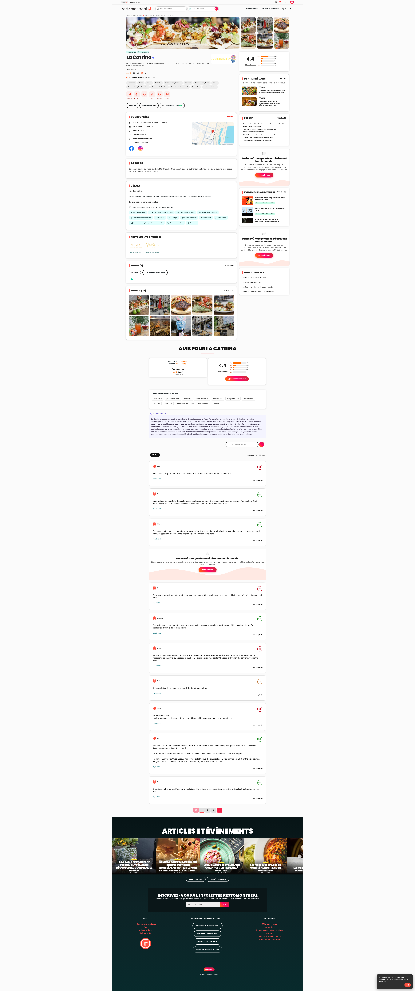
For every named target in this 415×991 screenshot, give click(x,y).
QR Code (230, 265)
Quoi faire (287, 9)
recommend (202, 399)
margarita (233, 399)
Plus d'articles (195, 879)
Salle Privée (222, 218)
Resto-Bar (196, 87)
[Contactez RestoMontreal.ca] (286, 2)
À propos (269, 933)
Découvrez (135, 2)
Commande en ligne (187, 212)
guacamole (172, 399)
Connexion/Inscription (146, 924)
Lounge (174, 218)
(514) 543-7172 (138, 131)
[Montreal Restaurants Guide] (145, 943)
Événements (145, 933)
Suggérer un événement (207, 941)
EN (292, 2)
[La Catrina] (182, 33)
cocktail (218, 399)
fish (216, 403)
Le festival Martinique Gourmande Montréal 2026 (270, 198)
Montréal (149, 127)
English (210, 969)
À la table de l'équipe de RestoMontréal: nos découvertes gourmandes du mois (134, 866)
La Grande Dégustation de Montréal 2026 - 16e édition (267, 220)
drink (187, 399)
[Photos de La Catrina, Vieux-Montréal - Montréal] (223, 64)
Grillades (158, 83)
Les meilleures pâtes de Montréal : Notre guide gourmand (265, 868)
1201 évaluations (250, 65)
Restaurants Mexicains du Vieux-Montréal (258, 292)
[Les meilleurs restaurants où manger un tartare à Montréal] (222, 855)
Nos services (269, 927)
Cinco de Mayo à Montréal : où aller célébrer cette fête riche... (272, 91)
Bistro (141, 83)
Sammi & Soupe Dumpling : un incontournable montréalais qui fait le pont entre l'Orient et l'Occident (178, 866)
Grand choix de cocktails (179, 87)
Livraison (161, 218)
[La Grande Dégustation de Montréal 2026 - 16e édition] (247, 222)
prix (157, 403)
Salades (188, 83)
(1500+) (178, 372)
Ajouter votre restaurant (207, 926)
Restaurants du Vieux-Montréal (154, 15)
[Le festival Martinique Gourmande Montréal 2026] (247, 200)
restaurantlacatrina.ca (142, 139)
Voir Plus (230, 290)
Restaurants (252, 9)
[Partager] (138, 73)
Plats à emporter (190, 218)
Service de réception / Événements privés (148, 223)
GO (224, 904)
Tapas (149, 83)
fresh (168, 403)
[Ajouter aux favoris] (142, 73)
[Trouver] (261, 444)
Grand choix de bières (159, 87)
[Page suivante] (219, 810)
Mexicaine (131, 83)
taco (158, 399)
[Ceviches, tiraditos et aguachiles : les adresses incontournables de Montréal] (249, 101)
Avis (145, 927)
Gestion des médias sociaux (270, 930)
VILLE (124, 2)
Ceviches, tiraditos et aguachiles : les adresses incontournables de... (269, 103)
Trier (154, 455)
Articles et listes (145, 930)
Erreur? (230, 117)
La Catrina (139, 57)
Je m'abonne (264, 175)
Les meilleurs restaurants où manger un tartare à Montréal (222, 868)
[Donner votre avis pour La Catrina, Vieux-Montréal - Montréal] (145, 73)
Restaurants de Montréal (134, 15)
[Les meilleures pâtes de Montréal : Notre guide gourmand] (265, 855)
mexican (248, 399)
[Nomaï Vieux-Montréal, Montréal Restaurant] (136, 245)
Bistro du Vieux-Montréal (252, 282)
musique (203, 403)
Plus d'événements (218, 879)
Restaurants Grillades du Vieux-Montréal (258, 287)
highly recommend (185, 403)
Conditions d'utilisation (269, 939)
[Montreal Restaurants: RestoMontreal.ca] (134, 8)
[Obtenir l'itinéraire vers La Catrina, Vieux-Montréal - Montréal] (213, 133)
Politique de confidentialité (269, 936)
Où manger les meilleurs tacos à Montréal (257, 140)
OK (407, 985)
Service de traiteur (210, 87)
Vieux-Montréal (138, 127)
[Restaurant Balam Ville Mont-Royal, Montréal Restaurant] (152, 245)
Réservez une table (140, 142)
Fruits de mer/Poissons (173, 83)
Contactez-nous (139, 135)
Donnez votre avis (238, 379)
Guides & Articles (270, 9)
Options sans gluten (202, 83)
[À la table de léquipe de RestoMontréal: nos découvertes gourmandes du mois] (134, 855)
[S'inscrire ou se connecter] (277, 2)
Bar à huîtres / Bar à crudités (138, 87)
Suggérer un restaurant (207, 934)
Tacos (215, 83)
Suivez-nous (270, 924)
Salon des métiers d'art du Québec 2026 (270, 209)
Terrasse (193, 223)
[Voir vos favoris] (281, 2)
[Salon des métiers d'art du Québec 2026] (247, 211)
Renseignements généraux (207, 949)
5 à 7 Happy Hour (139, 212)
